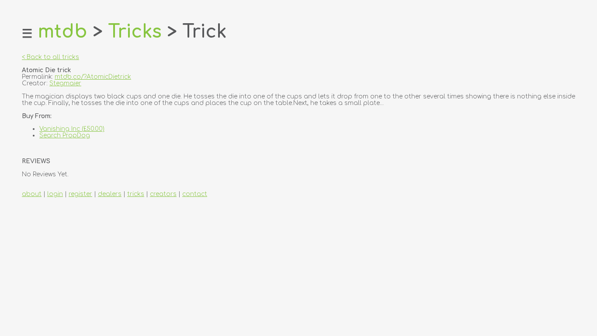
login (55, 194)
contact (194, 194)
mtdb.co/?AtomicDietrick (93, 77)
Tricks (135, 32)
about (32, 194)
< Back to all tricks (50, 57)
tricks (135, 194)
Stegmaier (65, 83)
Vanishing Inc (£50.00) (71, 129)
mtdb (62, 32)
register (80, 194)
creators (163, 194)
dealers (109, 194)
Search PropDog (64, 135)
